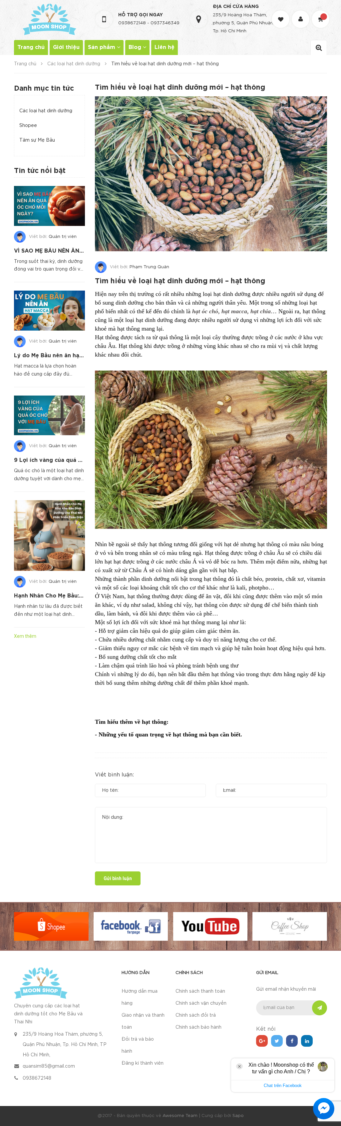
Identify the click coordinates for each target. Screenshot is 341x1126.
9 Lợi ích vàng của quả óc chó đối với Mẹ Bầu (76, 460)
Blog (136, 47)
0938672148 (132, 23)
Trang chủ (31, 47)
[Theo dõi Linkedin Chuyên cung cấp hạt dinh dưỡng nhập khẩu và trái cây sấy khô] (307, 1041)
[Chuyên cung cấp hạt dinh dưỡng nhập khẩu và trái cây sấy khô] (41, 982)
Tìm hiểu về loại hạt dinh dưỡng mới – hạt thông (180, 281)
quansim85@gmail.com (49, 1066)
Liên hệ (164, 47)
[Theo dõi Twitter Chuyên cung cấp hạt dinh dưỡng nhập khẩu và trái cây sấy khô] (277, 1041)
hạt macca (234, 311)
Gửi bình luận (118, 878)
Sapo (238, 1116)
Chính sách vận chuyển (200, 1003)
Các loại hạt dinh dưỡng (45, 111)
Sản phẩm (102, 47)
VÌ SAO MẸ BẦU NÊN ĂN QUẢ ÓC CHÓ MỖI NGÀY (81, 251)
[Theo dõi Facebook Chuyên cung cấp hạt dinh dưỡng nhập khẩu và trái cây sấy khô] (292, 1041)
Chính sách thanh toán (200, 991)
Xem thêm (25, 636)
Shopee (28, 126)
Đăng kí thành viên (143, 1063)
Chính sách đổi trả (195, 1015)
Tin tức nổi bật (40, 171)
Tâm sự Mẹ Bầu (37, 140)
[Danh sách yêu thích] (281, 13)
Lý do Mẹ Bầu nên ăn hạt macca (57, 355)
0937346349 (165, 23)
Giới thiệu (66, 47)
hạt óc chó (205, 311)
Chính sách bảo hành (198, 1027)
